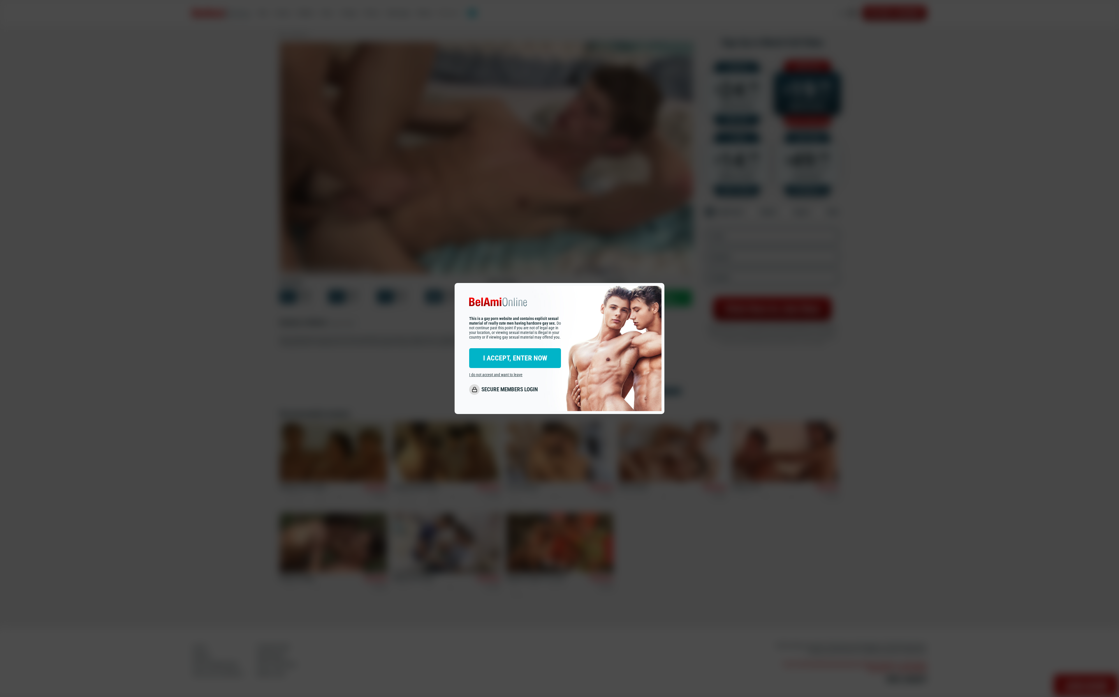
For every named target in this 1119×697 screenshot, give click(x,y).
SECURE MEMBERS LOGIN (509, 389)
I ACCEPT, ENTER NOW (515, 358)
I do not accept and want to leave (495, 374)
